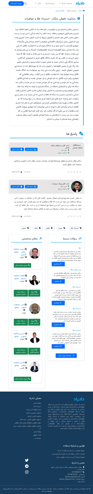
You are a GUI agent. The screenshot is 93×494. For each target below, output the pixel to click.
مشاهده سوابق (63, 153)
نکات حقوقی (37, 435)
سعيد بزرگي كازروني (23, 252)
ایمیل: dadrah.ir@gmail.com (75, 477)
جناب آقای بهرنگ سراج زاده (60, 184)
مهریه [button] (60, 228)
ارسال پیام (81, 481)
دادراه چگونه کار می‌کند (33, 409)
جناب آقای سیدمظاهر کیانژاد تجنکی (60, 147)
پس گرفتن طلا (75, 269)
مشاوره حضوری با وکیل (33, 413)
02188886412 (77, 472)
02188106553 (73, 474)
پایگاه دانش (37, 431)
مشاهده (57, 264)
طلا (79, 248)
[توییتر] (26, 460)
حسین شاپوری (23, 335)
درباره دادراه (50, 3)
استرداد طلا (76, 287)
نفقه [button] (36, 228)
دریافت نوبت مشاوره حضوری (21, 293)
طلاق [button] (48, 228)
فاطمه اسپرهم (23, 277)
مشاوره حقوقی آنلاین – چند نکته (30, 419)
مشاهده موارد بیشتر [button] (65, 355)
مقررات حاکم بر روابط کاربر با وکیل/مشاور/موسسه (68, 454)
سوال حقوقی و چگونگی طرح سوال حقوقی (28, 423)
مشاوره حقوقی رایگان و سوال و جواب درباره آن (27, 427)
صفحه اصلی (37, 403)
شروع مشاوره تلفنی (21, 265)
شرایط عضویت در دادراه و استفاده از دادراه (71, 450)
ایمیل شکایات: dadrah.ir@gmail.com (72, 479)
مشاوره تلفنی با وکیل (34, 416)
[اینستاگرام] (26, 472)
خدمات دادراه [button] (66, 3)
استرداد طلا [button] (75, 228)
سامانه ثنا (38, 438)
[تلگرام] (26, 466)
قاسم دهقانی (23, 364)
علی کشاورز (23, 306)
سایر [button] (39, 3)
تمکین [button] (24, 228)
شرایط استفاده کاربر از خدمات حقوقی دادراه (71, 457)
